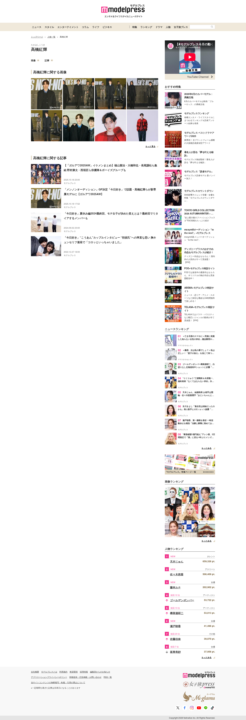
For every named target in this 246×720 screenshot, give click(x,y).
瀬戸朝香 (175, 626)
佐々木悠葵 (176, 574)
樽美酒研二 (176, 613)
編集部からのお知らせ (100, 671)
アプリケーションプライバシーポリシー (49, 677)
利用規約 (63, 671)
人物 (168, 27)
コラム (85, 27)
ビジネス (107, 27)
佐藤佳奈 (175, 639)
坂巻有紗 (175, 652)
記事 (47, 60)
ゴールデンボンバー (182, 600)
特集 (134, 27)
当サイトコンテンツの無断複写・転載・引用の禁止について (58, 682)
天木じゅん (176, 561)
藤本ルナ (175, 587)
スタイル (49, 27)
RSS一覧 (108, 677)
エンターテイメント (67, 27)
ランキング (146, 27)
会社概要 (35, 671)
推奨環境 (74, 671)
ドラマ (158, 27)
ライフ (95, 27)
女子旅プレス (181, 27)
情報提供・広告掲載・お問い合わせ (85, 677)
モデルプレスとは (49, 671)
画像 (33, 60)
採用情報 (84, 671)
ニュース (36, 27)
